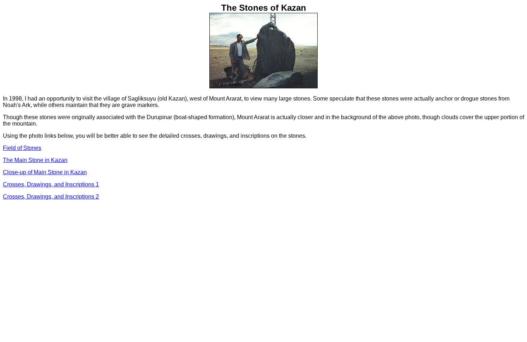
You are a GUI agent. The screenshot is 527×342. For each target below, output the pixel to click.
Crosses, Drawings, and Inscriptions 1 (51, 184)
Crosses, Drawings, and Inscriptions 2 (51, 197)
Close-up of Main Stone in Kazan (45, 172)
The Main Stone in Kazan (35, 160)
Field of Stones (22, 148)
